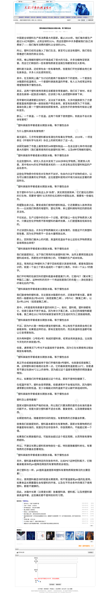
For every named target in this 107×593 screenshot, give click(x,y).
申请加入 (85, 17)
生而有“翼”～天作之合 (29, 519)
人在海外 (62, 17)
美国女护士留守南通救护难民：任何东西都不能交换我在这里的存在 (41, 523)
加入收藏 (69, 589)
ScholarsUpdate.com (54, 592)
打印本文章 (21, 552)
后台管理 (58, 589)
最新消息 (39, 17)
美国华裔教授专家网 (25, 20)
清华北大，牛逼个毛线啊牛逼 (31, 503)
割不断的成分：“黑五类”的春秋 (32, 507)
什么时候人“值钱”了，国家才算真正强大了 (35, 521)
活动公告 (33, 17)
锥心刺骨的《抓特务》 (30, 509)
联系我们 (79, 17)
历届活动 (68, 17)
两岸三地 (56, 17)
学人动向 (50, 17)
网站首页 (21, 17)
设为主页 (64, 589)
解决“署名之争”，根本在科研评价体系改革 (35, 514)
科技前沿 (44, 17)
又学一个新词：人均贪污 (30, 505)
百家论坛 (39, 20)
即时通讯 (27, 17)
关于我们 (74, 17)
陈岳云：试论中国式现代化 (31, 511)
